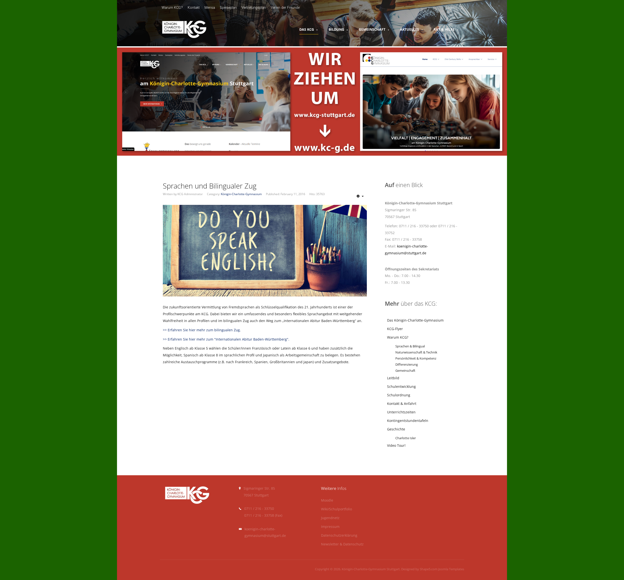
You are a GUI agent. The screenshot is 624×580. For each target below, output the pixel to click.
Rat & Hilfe (444, 29)
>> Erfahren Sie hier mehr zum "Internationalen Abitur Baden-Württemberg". (226, 339)
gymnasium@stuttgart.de (265, 535)
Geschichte (396, 429)
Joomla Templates (451, 569)
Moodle (327, 500)
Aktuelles (409, 29)
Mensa (210, 8)
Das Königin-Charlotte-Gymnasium (415, 320)
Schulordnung (398, 395)
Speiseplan (228, 8)
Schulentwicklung (401, 386)
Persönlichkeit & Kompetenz (415, 358)
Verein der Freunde (285, 8)
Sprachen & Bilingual (410, 346)
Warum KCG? (172, 8)
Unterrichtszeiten (401, 412)
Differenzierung (406, 364)
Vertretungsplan (254, 8)
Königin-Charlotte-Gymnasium (241, 194)
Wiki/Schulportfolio (336, 509)
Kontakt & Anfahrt (401, 403)
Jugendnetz (330, 518)
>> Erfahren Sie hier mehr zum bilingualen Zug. (202, 330)
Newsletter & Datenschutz (342, 544)
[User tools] (360, 196)
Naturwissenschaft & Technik (416, 352)
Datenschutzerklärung (339, 535)
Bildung (336, 29)
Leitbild (393, 378)
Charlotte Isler (405, 438)
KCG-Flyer (395, 328)
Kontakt (194, 8)
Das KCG (306, 29)
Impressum (330, 527)
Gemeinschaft (372, 29)
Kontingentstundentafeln (407, 420)
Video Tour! (396, 445)
